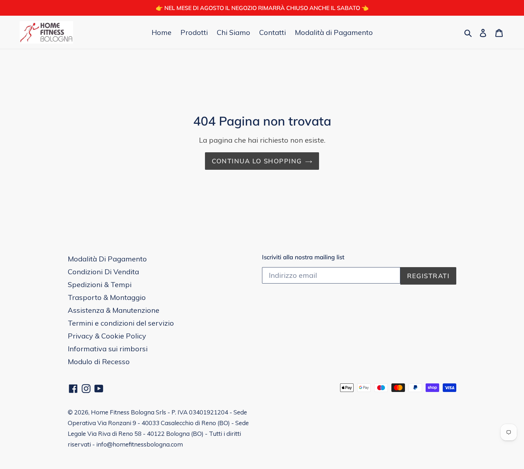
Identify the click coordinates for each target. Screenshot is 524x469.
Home (161, 32)
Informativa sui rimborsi (108, 348)
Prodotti (194, 32)
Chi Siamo (233, 32)
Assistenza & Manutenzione (113, 310)
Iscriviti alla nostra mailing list (303, 257)
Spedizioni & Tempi (100, 284)
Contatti (272, 32)
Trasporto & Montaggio (107, 297)
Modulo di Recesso (99, 361)
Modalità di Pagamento (334, 32)
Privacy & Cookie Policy (107, 335)
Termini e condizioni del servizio (121, 322)
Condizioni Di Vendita (103, 271)
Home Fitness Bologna (122, 412)
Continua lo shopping (257, 161)
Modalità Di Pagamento (107, 258)
